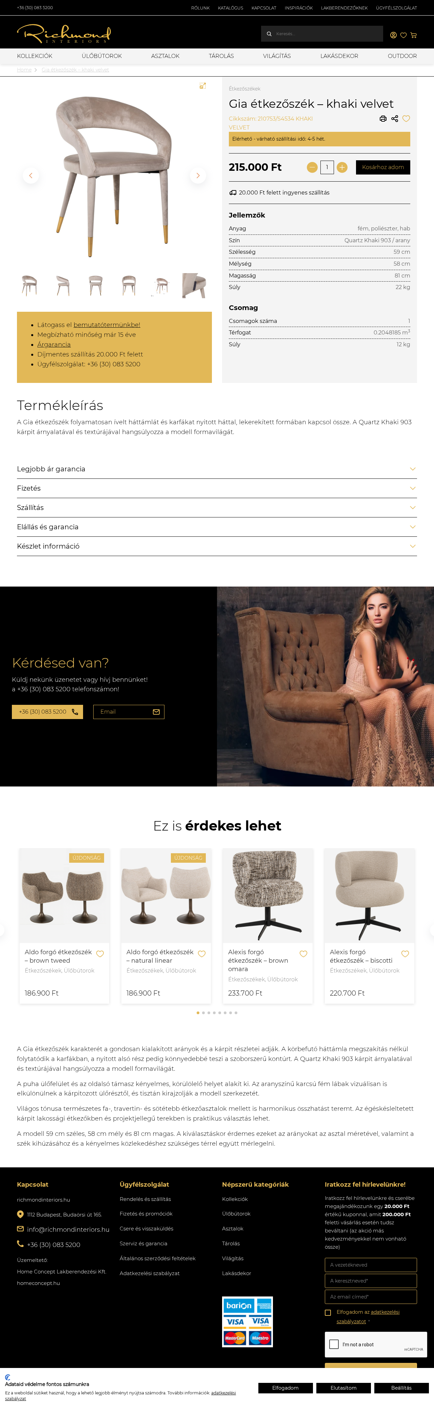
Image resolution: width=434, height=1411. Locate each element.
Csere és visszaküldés (146, 1228)
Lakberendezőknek (344, 8)
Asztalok (165, 56)
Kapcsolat (264, 8)
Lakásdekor (339, 56)
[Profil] (393, 35)
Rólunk (200, 8)
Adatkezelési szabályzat (150, 1273)
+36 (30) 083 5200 (35, 7)
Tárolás (221, 56)
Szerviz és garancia (143, 1243)
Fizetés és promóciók (146, 1213)
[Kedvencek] (403, 35)
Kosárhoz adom (383, 167)
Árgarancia (54, 344)
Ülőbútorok (102, 56)
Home (24, 70)
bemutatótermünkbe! (107, 325)
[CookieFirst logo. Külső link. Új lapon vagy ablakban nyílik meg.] (7, 1377)
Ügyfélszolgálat (396, 8)
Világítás (277, 56)
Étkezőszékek (244, 89)
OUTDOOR (402, 56)
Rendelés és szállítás (145, 1199)
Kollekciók (34, 56)
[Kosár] (413, 35)
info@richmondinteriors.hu (68, 1229)
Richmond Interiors (64, 34)
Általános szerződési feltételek (158, 1258)
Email (108, 712)
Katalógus (230, 8)
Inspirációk (299, 8)
